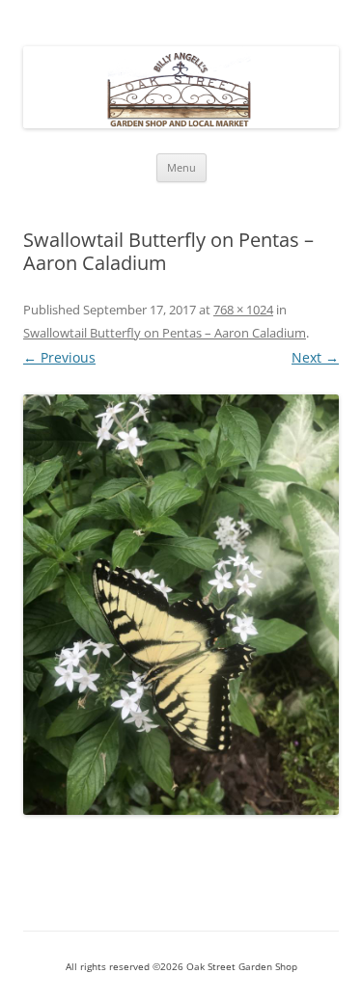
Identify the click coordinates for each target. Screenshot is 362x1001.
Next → (315, 357)
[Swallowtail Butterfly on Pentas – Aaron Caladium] (181, 604)
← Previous (59, 357)
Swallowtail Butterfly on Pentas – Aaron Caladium (164, 332)
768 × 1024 (243, 309)
